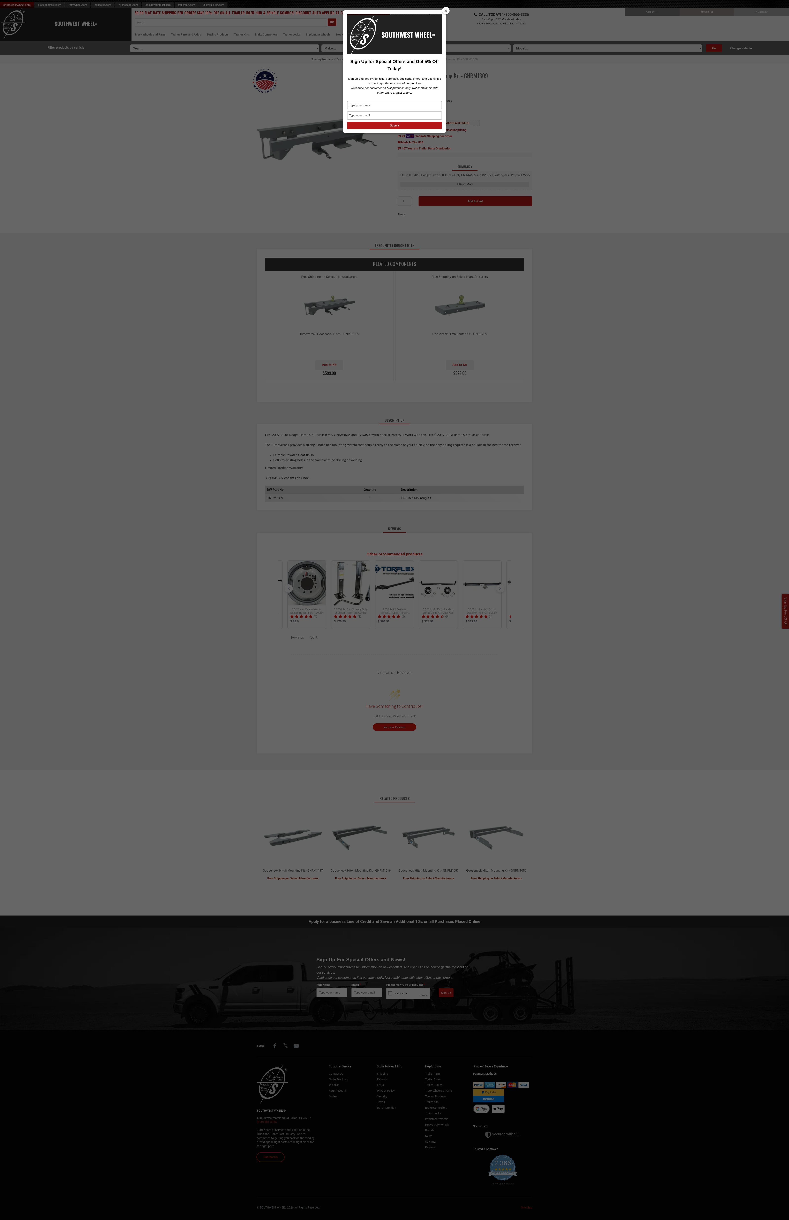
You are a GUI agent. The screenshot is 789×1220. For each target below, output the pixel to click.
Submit (394, 125)
